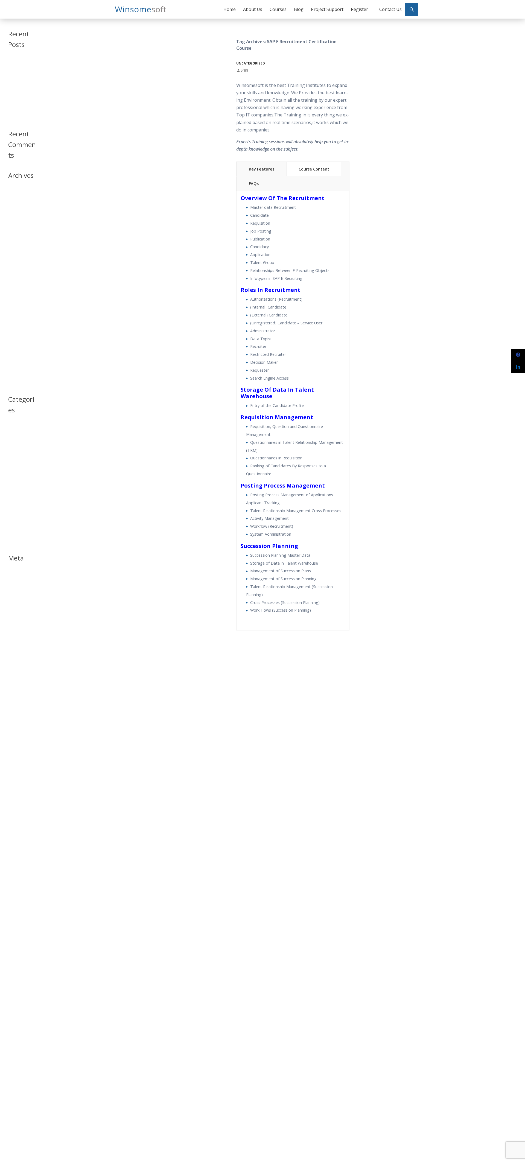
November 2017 (20, 278)
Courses (278, 9)
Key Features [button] (261, 169)
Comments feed (20, 588)
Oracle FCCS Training (17, 103)
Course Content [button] (314, 169)
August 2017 (17, 297)
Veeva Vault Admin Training (20, 81)
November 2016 (20, 356)
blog (11, 433)
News (12, 484)
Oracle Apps (18, 491)
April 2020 (16, 219)
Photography (18, 510)
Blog (299, 9)
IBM (11, 478)
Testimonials (18, 523)
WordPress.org (20, 594)
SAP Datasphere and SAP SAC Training (20, 67)
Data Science (18, 453)
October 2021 (19, 206)
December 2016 (20, 350)
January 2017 (18, 343)
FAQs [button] (254, 183)
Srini (244, 70)
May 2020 (15, 212)
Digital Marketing (21, 471)
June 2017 (15, 311)
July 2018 (15, 252)
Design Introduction (17, 462)
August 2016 (17, 363)
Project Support (327, 9)
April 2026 (16, 192)
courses (14, 446)
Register (359, 9)
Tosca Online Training (18, 115)
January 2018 (18, 265)
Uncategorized (250, 63)
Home (229, 9)
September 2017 (21, 291)
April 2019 (16, 232)
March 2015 (17, 383)
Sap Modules (18, 517)
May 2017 (15, 317)
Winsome (141, 9)
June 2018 (15, 258)
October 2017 (19, 284)
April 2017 (16, 324)
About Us (252, 9)
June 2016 (15, 370)
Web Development (18, 539)
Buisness (15, 440)
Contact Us (390, 9)
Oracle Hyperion (21, 497)
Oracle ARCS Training (17, 92)
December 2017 (20, 271)
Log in (13, 575)
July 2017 (15, 304)
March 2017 (17, 330)
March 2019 (17, 238)
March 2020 (17, 225)
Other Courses (19, 504)
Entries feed (17, 581)
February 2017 (19, 337)
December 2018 (20, 245)
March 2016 (17, 376)
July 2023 (15, 199)
